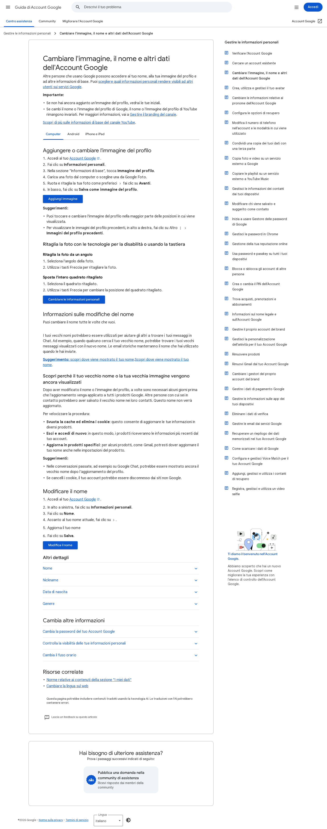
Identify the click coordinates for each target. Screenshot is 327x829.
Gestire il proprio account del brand (258, 329)
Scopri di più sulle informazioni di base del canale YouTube (89, 122)
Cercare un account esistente (254, 63)
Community (47, 21)
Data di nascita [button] (55, 592)
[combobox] (158, 7)
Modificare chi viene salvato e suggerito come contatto (253, 206)
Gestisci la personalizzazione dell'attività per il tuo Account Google (259, 342)
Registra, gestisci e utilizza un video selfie (258, 491)
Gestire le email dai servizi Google (257, 424)
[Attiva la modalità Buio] (128, 820)
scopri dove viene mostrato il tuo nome (102, 359)
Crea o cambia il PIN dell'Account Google (256, 286)
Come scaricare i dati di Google (255, 449)
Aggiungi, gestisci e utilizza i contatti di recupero (259, 476)
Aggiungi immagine (62, 199)
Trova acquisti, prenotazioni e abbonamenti (254, 301)
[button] (8, 7)
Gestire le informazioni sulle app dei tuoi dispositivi (258, 401)
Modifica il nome (60, 545)
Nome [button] (47, 568)
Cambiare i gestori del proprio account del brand (254, 376)
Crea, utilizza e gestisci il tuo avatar (258, 88)
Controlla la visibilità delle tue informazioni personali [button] (84, 643)
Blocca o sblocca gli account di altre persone (259, 271)
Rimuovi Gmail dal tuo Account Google (260, 364)
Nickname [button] (50, 580)
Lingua (102, 814)
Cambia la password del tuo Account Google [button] (79, 631)
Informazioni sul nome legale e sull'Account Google (254, 317)
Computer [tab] (53, 134)
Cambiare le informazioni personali (74, 299)
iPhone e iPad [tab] (95, 134)
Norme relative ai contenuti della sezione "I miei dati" (88, 680)
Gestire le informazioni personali (252, 42)
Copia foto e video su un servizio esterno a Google (256, 161)
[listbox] (108, 820)
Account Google (82, 158)
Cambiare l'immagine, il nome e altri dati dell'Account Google (259, 75)
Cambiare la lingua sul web (67, 686)
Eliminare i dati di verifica (250, 414)
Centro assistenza (19, 21)
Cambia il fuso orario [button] (59, 655)
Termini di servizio (77, 820)
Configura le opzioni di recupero (256, 113)
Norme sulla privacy (51, 820)
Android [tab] (73, 134)
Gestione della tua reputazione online (259, 244)
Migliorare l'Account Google (83, 21)
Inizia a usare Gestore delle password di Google (259, 221)
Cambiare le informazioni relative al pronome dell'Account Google (257, 100)
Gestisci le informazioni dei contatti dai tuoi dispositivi (258, 191)
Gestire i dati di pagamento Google (258, 389)
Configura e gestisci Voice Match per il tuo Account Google (260, 461)
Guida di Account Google (38, 7)
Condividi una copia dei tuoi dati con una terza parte (259, 146)
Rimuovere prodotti (246, 354)
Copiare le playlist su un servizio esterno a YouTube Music (255, 176)
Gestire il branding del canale (153, 114)
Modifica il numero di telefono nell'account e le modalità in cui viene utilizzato (259, 128)
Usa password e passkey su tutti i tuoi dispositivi (259, 256)
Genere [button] (48, 604)
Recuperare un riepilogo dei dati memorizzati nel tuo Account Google (259, 436)
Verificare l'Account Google (252, 53)
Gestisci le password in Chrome (255, 234)
